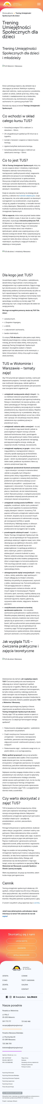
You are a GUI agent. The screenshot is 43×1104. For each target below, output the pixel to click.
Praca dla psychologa (8, 1086)
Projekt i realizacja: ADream (9, 1101)
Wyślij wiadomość (22, 955)
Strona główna (7, 13)
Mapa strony (25, 1058)
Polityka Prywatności (27, 1064)
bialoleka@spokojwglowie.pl (12, 1048)
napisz (4, 916)
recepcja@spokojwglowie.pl (12, 1025)
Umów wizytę (21, 941)
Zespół (5, 985)
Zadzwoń (22, 948)
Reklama (24, 1060)
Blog (4, 989)
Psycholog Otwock (7, 1084)
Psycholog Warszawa (8, 1072)
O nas (4, 980)
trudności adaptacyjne (27, 196)
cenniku (37, 903)
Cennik (24, 976)
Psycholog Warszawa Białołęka (10, 1075)
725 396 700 (7, 1044)
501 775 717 (6, 1021)
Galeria (25, 985)
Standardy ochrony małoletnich (30, 1062)
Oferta (5, 976)
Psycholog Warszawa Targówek (10, 1078)
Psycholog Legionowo (8, 1081)
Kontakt (25, 989)
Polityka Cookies (26, 1067)
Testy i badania (28, 980)
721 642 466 (26, 1021)
